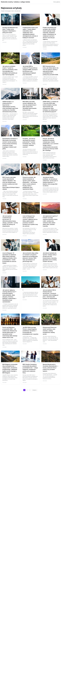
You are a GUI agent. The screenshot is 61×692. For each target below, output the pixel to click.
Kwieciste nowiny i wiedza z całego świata (15, 2)
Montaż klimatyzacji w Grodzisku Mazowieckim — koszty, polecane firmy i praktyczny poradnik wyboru (50, 368)
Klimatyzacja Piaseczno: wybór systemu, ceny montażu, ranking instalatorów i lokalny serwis (50, 331)
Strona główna (56, 2)
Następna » (34, 390)
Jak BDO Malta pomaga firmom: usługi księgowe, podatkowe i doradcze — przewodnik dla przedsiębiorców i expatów (30, 331)
